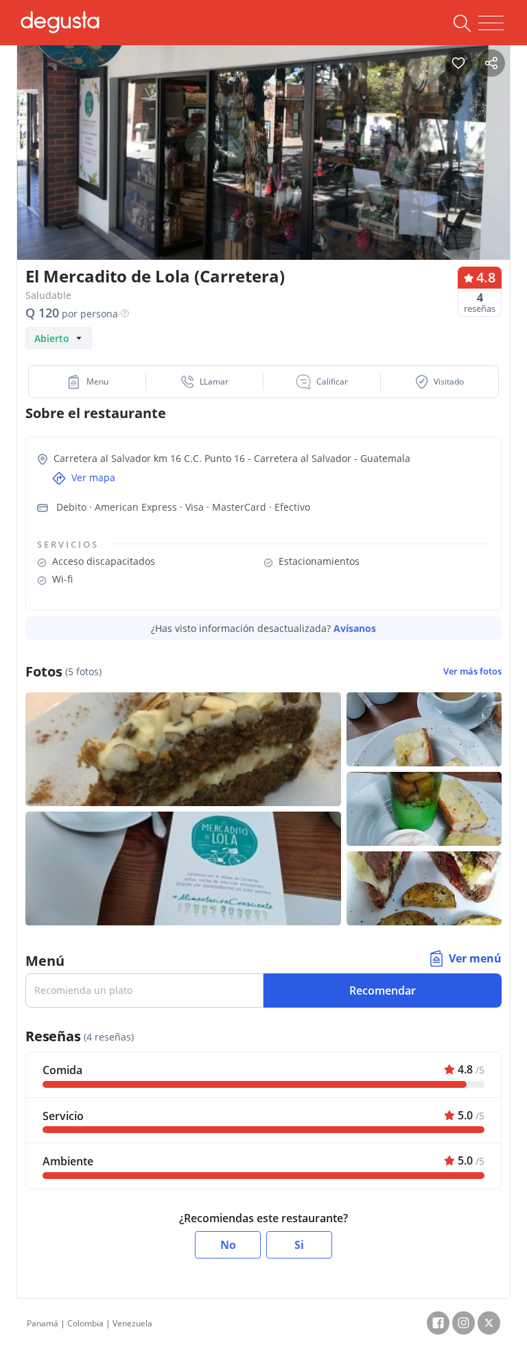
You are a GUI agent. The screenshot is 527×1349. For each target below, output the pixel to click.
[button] (87, 382)
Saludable (48, 295)
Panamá (42, 1323)
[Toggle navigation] (491, 23)
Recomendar (382, 990)
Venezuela (132, 1323)
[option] (263, 167)
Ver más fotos (472, 671)
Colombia (85, 1323)
